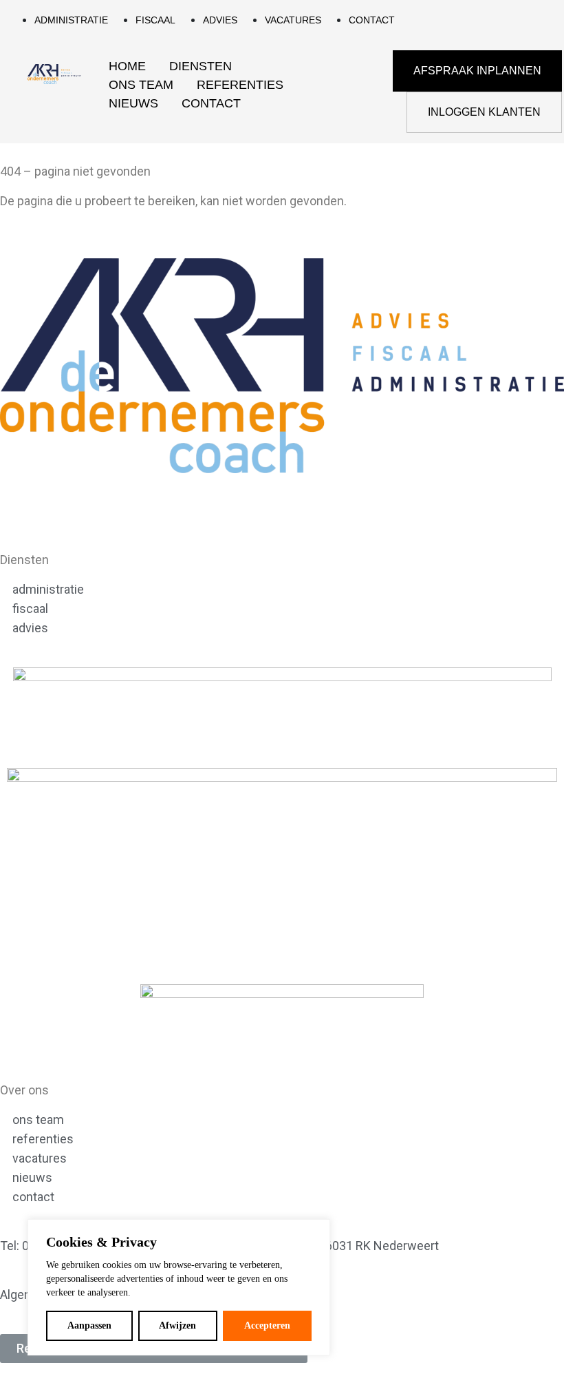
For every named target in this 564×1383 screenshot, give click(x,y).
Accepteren (267, 1325)
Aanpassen (89, 1325)
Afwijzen (177, 1325)
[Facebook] (55, 509)
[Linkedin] (17, 509)
